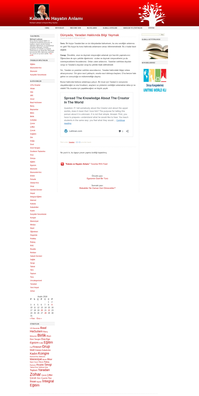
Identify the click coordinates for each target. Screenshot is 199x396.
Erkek (32, 176)
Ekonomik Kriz (36, 68)
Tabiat (32, 267)
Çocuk (32, 130)
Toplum (33, 274)
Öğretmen (34, 232)
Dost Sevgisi (35, 148)
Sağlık (32, 260)
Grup (32, 186)
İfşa (49, 378)
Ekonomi (33, 71)
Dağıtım (33, 134)
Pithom (41, 362)
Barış (32, 106)
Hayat (32, 193)
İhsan (33, 381)
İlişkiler (39, 382)
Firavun (37, 346)
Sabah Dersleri (36, 256)
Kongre (33, 218)
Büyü (49, 336)
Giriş (47, 28)
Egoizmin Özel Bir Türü (97, 178)
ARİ (31, 96)
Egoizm (33, 165)
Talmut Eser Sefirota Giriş (39, 367)
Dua (32, 155)
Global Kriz (34, 183)
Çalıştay (33, 120)
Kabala (33, 204)
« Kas (32, 318)
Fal (31, 347)
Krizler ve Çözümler (132, 28)
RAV (32, 246)
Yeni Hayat (34, 287)
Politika (33, 239)
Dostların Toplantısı (37, 151)
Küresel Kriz (34, 356)
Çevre (32, 123)
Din (31, 137)
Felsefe (33, 179)
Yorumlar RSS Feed (86, 164)
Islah (32, 350)
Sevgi (32, 263)
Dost (32, 144)
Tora (32, 277)
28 (45, 313)
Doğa (32, 141)
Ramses (33, 365)
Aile (31, 92)
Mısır (49, 359)
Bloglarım (92, 28)
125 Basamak (35, 328)
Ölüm (38, 378)
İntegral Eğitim (36, 197)
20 (42, 310)
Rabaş (32, 242)
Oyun (36, 362)
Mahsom (42, 356)
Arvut (32, 99)
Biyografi (59, 28)
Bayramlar (34, 109)
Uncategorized (36, 281)
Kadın (32, 211)
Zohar (32, 291)
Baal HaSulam (36, 103)
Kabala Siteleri (110, 28)
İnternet (33, 200)
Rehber (33, 253)
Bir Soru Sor (75, 28)
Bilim (32, 113)
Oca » (39, 318)
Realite (33, 249)
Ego (48, 339)
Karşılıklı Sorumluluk (38, 75)
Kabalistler (34, 207)
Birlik (32, 116)
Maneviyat (34, 221)
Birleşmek (33, 336)
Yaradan (33, 284)
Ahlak (32, 89)
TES (32, 270)
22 (49, 310)
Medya (33, 225)
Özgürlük (33, 235)
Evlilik (41, 343)
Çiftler (32, 127)
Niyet (32, 228)
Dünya (32, 158)
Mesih (44, 359)
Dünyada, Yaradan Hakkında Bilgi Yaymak (89, 35)
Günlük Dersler (36, 190)
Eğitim (151, 28)
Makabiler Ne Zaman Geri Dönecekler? (97, 188)
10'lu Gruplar (35, 85)
